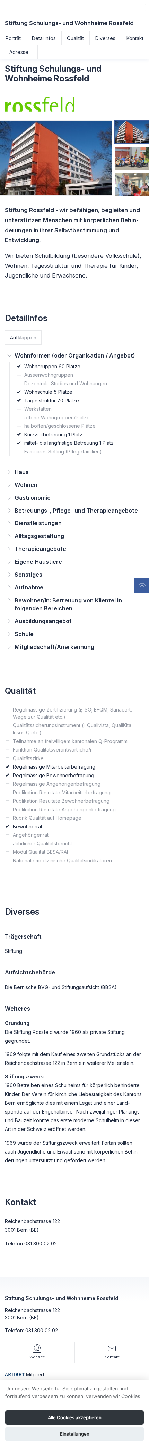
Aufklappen (23, 337)
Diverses (105, 38)
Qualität (75, 38)
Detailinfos (44, 38)
